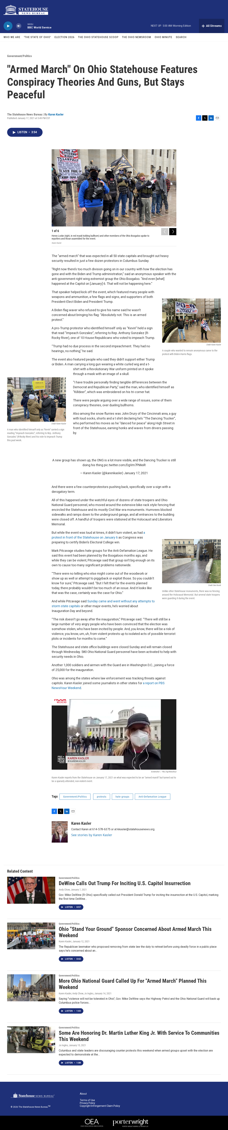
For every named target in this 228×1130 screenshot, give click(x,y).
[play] (8, 26)
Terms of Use (87, 1100)
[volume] (19, 26)
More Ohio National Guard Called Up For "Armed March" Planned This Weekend (133, 984)
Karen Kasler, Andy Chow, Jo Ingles (76, 993)
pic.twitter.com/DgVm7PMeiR (125, 465)
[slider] (24, 26)
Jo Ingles (63, 1045)
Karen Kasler (56, 114)
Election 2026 (64, 37)
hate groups (122, 796)
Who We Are (12, 37)
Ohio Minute (163, 37)
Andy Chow (64, 889)
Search (181, 37)
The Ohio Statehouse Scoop (98, 37)
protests (101, 796)
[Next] (172, 231)
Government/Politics (19, 56)
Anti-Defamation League (153, 796)
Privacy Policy (87, 1103)
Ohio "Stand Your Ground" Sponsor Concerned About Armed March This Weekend (135, 932)
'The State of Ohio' (37, 37)
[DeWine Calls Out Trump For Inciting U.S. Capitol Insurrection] (31, 890)
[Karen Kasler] (60, 832)
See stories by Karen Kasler (91, 835)
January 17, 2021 (136, 473)
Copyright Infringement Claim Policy (100, 1106)
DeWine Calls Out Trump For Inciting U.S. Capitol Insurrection (125, 883)
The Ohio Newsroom (136, 37)
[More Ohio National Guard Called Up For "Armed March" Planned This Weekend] (31, 987)
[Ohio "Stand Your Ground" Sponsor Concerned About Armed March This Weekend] (31, 935)
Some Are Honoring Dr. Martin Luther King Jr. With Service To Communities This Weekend (139, 1036)
